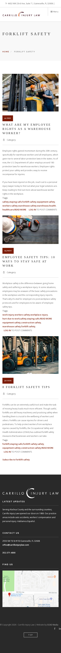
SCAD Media (52, 624)
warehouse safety (27, 205)
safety (5, 201)
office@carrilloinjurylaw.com (15, 544)
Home (5, 52)
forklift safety (29, 201)
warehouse (43, 205)
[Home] (21, 11)
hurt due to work (11, 318)
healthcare (8, 209)
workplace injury (39, 314)
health (52, 205)
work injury (8, 314)
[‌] (55, 628)
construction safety (31, 322)
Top (30, 635)
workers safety (10, 205)
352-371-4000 (8, 552)
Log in (32, 209)
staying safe (15, 201)
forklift (6, 443)
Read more (20, 209)
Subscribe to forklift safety (16, 459)
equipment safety (46, 201)
